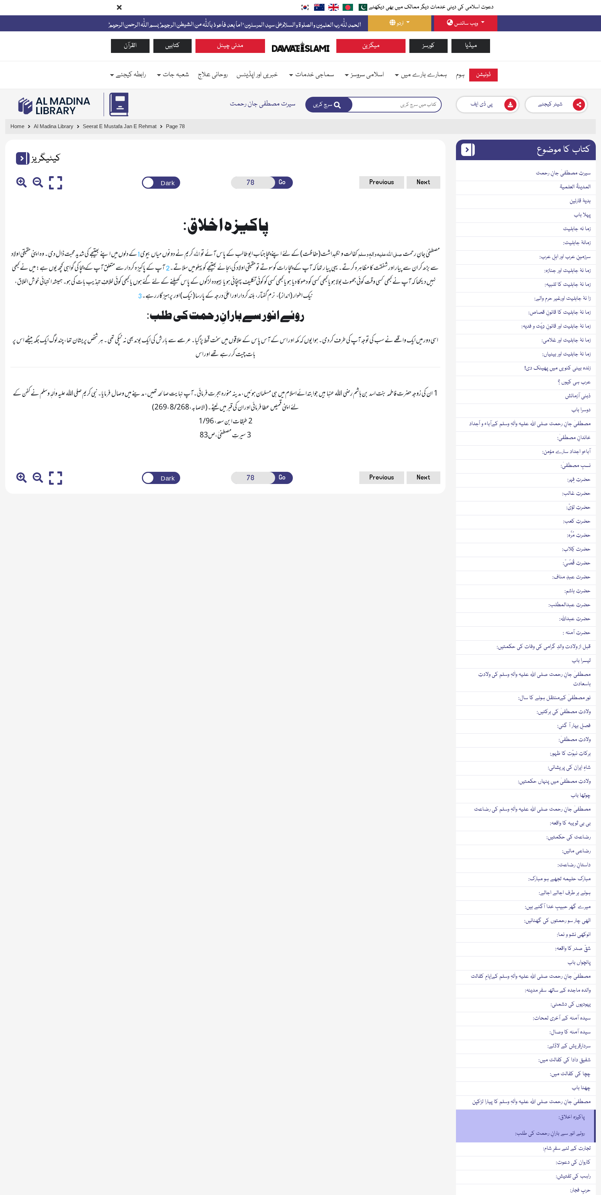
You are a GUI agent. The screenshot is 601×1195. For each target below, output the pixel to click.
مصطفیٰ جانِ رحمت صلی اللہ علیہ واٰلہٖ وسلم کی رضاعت (532, 809)
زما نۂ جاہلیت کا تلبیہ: (568, 285)
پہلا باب (582, 215)
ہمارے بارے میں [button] (424, 75)
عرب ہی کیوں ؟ (574, 382)
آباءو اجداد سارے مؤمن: (566, 452)
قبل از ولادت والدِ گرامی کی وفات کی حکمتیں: (544, 647)
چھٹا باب (581, 1088)
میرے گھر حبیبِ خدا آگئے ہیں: (558, 907)
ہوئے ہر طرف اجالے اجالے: (565, 893)
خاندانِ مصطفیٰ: (574, 438)
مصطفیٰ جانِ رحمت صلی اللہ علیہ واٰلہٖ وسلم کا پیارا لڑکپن (531, 1102)
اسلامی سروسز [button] (367, 75)
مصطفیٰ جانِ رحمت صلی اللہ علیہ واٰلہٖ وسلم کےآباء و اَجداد (530, 424)
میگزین (370, 45)
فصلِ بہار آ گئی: (574, 726)
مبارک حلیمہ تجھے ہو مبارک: (559, 879)
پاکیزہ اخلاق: (572, 1117)
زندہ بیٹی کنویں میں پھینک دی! (557, 368)
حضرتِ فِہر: (579, 480)
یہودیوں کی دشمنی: (571, 1004)
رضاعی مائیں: (576, 851)
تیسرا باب (581, 661)
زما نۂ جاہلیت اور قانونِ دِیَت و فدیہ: (556, 326)
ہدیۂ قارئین (580, 201)
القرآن (130, 45)
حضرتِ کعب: (577, 521)
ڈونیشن (483, 75)
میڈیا (471, 45)
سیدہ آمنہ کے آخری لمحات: (562, 1018)
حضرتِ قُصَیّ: (577, 563)
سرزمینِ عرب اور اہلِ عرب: (565, 257)
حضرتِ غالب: (576, 494)
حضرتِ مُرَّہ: (579, 535)
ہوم (460, 75)
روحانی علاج (212, 75)
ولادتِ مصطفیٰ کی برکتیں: (564, 712)
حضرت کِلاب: (576, 549)
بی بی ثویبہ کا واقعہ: (570, 823)
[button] (20, 158)
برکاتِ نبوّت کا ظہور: (570, 754)
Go (282, 182)
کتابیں (172, 45)
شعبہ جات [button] (176, 75)
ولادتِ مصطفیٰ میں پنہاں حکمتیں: (554, 782)
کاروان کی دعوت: (573, 1162)
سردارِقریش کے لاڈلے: (569, 1046)
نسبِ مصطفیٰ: (576, 466)
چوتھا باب (581, 795)
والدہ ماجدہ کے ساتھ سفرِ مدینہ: (558, 990)
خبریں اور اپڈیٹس (257, 75)
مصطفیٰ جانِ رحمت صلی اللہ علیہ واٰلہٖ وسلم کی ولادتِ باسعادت (534, 679)
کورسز (429, 45)
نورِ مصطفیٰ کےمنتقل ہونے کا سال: (554, 698)
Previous (381, 182)
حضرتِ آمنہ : (577, 633)
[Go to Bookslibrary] (54, 105)
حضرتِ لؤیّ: (578, 507)
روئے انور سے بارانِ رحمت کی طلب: (550, 1134)
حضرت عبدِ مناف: (571, 577)
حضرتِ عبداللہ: (575, 619)
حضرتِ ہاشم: (577, 591)
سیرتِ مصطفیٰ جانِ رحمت (563, 173)
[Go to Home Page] (300, 46)
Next (423, 182)
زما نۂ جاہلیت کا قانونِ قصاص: (559, 312)
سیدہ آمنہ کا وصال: (570, 1032)
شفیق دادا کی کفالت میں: (564, 1060)
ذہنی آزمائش (578, 396)
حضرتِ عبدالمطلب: (569, 605)
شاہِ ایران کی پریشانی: (569, 768)
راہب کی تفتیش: (573, 1176)
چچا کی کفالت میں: (570, 1074)
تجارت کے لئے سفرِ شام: (567, 1149)
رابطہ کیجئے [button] (131, 75)
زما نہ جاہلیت (577, 229)
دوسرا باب (581, 410)
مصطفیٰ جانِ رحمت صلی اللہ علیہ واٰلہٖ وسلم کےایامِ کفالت (531, 977)
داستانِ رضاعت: (574, 865)
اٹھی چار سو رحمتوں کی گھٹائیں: (557, 921)
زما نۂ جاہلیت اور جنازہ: (567, 271)
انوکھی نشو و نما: (574, 935)
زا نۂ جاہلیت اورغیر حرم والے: (562, 299)
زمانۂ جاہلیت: (577, 243)
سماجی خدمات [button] (314, 75)
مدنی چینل (230, 45)
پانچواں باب (579, 963)
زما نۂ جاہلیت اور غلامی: (566, 340)
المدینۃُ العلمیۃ (575, 187)
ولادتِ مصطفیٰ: (575, 740)
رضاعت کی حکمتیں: (568, 837)
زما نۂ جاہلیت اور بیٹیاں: (566, 354)
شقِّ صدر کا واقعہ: (573, 949)
